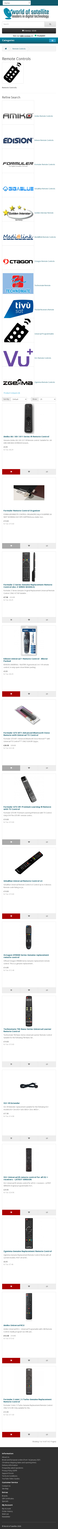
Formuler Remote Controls (44, 164)
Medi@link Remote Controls (45, 237)
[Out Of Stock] (11, 471)
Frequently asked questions (12, 1468)
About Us (5, 1457)
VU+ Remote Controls (42, 358)
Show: (35, 399)
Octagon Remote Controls (44, 261)
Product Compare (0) (12, 393)
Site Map (5, 1488)
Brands (5, 1496)
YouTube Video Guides (11, 1479)
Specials (5, 1501)
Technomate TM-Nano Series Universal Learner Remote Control (27, 1030)
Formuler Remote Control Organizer (22, 510)
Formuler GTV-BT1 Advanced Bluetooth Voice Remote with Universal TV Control (27, 733)
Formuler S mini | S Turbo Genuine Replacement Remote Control (28, 1400)
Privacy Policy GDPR (9, 1470)
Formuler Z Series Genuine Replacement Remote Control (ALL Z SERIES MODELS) (28, 585)
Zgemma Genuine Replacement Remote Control (28, 1251)
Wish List (5, 1514)
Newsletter (6, 1517)
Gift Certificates (8, 1498)
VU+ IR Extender (12, 1103)
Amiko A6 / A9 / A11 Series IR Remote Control (26, 436)
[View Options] (11, 546)
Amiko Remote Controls (43, 116)
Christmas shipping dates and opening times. (19, 1462)
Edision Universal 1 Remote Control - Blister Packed (26, 659)
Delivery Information (10, 1465)
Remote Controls (19, 49)
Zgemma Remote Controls (44, 382)
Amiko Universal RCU (14, 1325)
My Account (6, 1508)
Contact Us (6, 1486)
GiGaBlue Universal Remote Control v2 (23, 880)
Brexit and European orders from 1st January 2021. (21, 1460)
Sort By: (6, 399)
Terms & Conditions (9, 1476)
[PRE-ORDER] (11, 1212)
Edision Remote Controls (43, 140)
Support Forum (8, 1473)
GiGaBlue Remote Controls (44, 189)
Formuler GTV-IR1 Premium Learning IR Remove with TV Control (27, 807)
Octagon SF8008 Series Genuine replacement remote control (26, 956)
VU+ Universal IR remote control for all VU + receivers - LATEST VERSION (26, 1178)
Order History (7, 1511)
